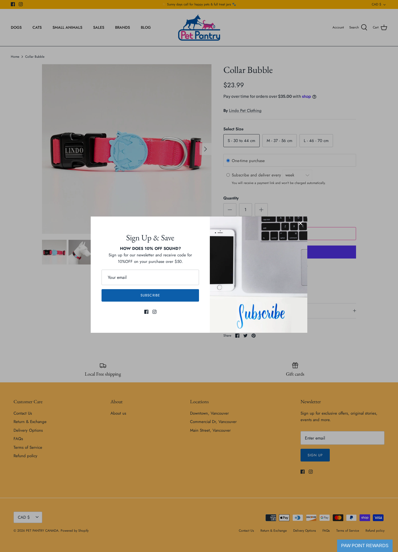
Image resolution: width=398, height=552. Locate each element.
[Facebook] (146, 312)
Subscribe (150, 295)
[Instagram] (154, 312)
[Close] (300, 223)
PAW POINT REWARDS (365, 545)
